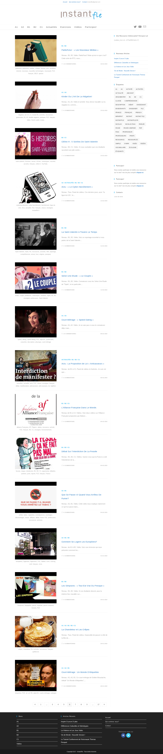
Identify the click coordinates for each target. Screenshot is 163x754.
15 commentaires (69, 686)
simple (118, 143)
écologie (132, 147)
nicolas (119, 124)
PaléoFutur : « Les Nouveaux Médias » (80, 50)
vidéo (135, 143)
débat (131, 105)
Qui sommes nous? (75, 2)
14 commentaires (69, 64)
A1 (62, 92)
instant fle (140, 116)
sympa (126, 143)
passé (118, 128)
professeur (127, 132)
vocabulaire (121, 147)
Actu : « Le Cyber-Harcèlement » (77, 187)
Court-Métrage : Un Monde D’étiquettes (80, 672)
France (118, 112)
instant (129, 116)
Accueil (65, 2)
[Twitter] (128, 735)
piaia (117, 132)
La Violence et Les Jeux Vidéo (124, 66)
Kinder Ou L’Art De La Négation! (77, 96)
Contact (84, 2)
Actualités (69, 183)
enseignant (141, 105)
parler (141, 124)
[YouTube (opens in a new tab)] (139, 26)
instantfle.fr (133, 120)
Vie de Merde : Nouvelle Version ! (125, 71)
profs (132, 136)
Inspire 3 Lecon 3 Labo (121, 58)
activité (129, 89)
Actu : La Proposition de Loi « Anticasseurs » (83, 364)
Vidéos (19, 744)
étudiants (120, 151)
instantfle (120, 120)
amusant (130, 93)
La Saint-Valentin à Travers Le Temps (79, 232)
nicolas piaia (130, 124)
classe (118, 101)
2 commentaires (69, 555)
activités (139, 89)
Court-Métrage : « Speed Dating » (78, 320)
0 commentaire (68, 110)
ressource (120, 140)
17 (98, 704)
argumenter (121, 97)
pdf (140, 128)
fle (142, 108)
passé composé (130, 128)
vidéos (143, 143)
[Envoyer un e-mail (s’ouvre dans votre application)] (144, 26)
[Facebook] (123, 735)
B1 (62, 46)
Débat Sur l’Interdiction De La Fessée (79, 451)
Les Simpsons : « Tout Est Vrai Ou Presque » (83, 586)
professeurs (121, 136)
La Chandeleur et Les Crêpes (75, 629)
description (120, 105)
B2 (66, 46)
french (138, 112)
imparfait (119, 116)
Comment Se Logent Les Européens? (79, 542)
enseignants (121, 108)
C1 (66, 137)
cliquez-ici (139, 172)
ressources (133, 140)
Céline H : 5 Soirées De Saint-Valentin (80, 142)
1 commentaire (68, 246)
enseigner (133, 108)
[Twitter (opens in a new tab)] (135, 26)
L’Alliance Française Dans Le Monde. (79, 408)
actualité (119, 93)
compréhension (131, 101)
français (128, 112)
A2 (66, 92)
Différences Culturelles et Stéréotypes (126, 62)
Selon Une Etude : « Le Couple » (77, 276)
